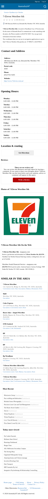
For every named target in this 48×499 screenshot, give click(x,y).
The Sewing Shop (9, 451)
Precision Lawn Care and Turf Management (21, 404)
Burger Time (8, 445)
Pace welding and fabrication (17, 398)
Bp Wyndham (8, 356)
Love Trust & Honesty (15, 420)
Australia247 (24, 6)
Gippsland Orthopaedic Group (13, 455)
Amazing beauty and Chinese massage (15, 458)
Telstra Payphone (13, 414)
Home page (8, 482)
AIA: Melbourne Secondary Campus (15, 448)
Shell (4, 294)
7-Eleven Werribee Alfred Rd (13, 365)
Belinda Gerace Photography (17, 401)
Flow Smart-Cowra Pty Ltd (16, 423)
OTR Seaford (8, 324)
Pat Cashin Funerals (10, 436)
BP (4, 333)
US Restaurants (35, 488)
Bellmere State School (10, 439)
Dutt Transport (8, 464)
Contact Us (31, 484)
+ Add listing (19, 482)
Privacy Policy (39, 482)
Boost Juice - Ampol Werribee (14, 313)
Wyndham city (13, 12)
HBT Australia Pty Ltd (10, 467)
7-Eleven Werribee (10, 284)
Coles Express (8, 303)
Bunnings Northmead (10, 442)
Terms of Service (18, 484)
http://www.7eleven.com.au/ (14, 81)
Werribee (20, 12)
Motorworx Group (13, 395)
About (29, 482)
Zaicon (10, 411)
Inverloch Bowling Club (11, 461)
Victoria (6, 12)
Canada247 (24, 490)
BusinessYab (22, 488)
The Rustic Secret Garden (16, 407)
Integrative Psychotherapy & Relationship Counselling (20, 470)
